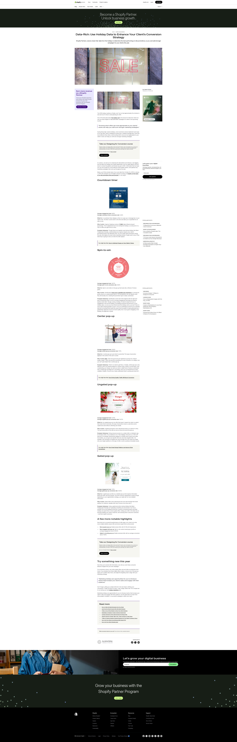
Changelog (130, 728)
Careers (94, 721)
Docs (89, 2)
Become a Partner (82, 106)
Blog (76, 6)
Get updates (152, 176)
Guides (129, 721)
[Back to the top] (76, 714)
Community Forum (150, 718)
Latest (96, 6)
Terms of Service (92, 736)
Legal (99, 736)
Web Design (146, 291)
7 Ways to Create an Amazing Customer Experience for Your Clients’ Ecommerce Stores (119, 618)
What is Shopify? (96, 716)
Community (95, 2)
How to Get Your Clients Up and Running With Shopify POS (114, 620)
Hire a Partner (149, 721)
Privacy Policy (106, 736)
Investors (95, 723)
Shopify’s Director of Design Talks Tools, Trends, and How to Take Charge (117, 616)
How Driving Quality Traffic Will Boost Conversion (121, 377)
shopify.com (145, 2)
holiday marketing (113, 590)
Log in (151, 2)
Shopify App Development (149, 229)
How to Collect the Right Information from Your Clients (113, 607)
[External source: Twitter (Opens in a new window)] (135, 642)
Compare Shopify (132, 718)
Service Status (149, 723)
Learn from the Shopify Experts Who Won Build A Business (113, 609)
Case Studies (90, 6)
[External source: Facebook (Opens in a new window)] (132, 642)
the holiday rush (115, 117)
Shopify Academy (103, 2)
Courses (130, 723)
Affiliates (112, 725)
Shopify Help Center (150, 716)
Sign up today (113, 151)
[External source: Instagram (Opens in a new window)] (152, 736)
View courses (104, 155)
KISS (106, 358)
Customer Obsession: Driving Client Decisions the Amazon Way (114, 614)
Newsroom (95, 725)
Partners (112, 723)
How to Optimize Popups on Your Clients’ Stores (121, 243)
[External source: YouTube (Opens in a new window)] (149, 736)
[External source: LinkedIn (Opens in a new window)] (138, 642)
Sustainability (95, 728)
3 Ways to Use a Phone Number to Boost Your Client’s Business (114, 610)
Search (159, 6)
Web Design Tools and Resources (151, 223)
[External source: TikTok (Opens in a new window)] (155, 736)
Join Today (118, 22)
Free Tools (130, 725)
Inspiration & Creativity (149, 241)
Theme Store (113, 718)
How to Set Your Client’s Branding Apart (110, 622)
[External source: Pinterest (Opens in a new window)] (161, 736)
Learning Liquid (147, 297)
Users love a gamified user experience (122, 292)
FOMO (121, 224)
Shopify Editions (96, 718)
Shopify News (82, 6)
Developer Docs (114, 716)
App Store (112, 721)
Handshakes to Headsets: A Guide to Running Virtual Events (114, 612)
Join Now (159, 2)
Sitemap (113, 736)
